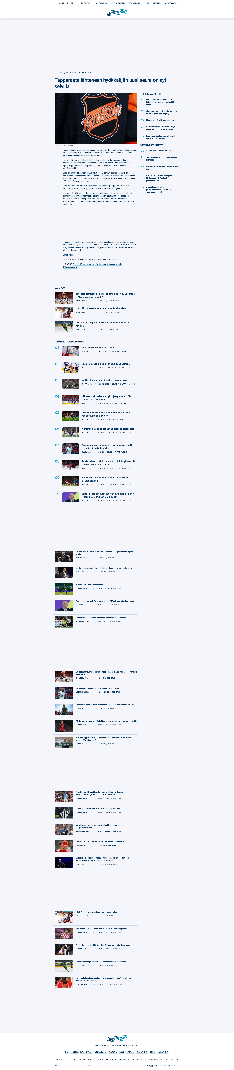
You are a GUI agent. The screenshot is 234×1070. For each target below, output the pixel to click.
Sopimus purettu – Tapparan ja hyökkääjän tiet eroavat (94, 259)
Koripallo (130, 1052)
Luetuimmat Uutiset (151, 145)
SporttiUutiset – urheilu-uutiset (68, 1059)
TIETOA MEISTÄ (145, 1066)
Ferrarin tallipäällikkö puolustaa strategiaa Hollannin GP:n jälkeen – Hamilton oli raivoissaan (104, 979)
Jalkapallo (101, 3)
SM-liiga (74, 1052)
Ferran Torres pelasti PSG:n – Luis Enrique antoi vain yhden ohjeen (103, 945)
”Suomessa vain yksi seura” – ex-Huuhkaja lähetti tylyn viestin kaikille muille (107, 447)
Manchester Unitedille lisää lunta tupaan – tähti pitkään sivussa (106, 479)
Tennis (152, 1052)
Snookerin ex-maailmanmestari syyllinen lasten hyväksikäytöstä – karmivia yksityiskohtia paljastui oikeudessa (103, 859)
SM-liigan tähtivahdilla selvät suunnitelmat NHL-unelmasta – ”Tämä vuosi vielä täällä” (106, 295)
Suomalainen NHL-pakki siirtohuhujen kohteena (106, 363)
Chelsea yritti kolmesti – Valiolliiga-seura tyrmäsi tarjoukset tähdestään (106, 721)
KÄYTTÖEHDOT (174, 1066)
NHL (66, 1052)
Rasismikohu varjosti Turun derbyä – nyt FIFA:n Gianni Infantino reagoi (105, 601)
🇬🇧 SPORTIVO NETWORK (159, 1066)
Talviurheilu (135, 3)
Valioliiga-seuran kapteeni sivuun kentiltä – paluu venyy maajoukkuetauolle (99, 826)
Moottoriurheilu (66, 3)
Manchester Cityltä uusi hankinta (89, 584)
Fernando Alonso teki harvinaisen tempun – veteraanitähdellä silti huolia (106, 705)
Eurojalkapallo (86, 1052)
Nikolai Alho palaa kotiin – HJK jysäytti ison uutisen (97, 688)
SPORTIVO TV (170, 3)
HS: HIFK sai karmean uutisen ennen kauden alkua (101, 308)
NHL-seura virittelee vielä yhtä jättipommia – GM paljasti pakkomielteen (106, 398)
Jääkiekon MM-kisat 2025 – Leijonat (128, 1059)
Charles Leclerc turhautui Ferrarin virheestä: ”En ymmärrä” (100, 841)
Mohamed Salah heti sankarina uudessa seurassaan (108, 428)
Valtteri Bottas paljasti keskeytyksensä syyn (104, 380)
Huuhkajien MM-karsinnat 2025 (156, 1059)
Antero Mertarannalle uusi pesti (98, 347)
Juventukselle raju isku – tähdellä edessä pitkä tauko (98, 808)
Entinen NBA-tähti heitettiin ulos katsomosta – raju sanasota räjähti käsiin (104, 553)
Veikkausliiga (100, 1052)
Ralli (121, 1052)
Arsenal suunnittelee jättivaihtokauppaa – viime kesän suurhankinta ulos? (106, 414)
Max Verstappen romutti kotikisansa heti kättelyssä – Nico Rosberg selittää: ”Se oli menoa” (104, 739)
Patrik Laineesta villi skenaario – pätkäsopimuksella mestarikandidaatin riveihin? (108, 463)
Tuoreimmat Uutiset (151, 94)
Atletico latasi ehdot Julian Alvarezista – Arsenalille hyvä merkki (103, 929)
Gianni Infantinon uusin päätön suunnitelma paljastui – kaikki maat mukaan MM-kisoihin (108, 495)
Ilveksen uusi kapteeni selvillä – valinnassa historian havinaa (102, 324)
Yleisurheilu (118, 3)
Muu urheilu (153, 3)
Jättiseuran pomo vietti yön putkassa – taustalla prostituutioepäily (104, 568)
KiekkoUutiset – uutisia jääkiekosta (98, 1059)
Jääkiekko (85, 3)
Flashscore (174, 1059)
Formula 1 (113, 1052)
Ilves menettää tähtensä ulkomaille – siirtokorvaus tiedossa (101, 617)
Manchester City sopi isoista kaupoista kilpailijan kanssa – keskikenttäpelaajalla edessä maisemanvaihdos (100, 793)
